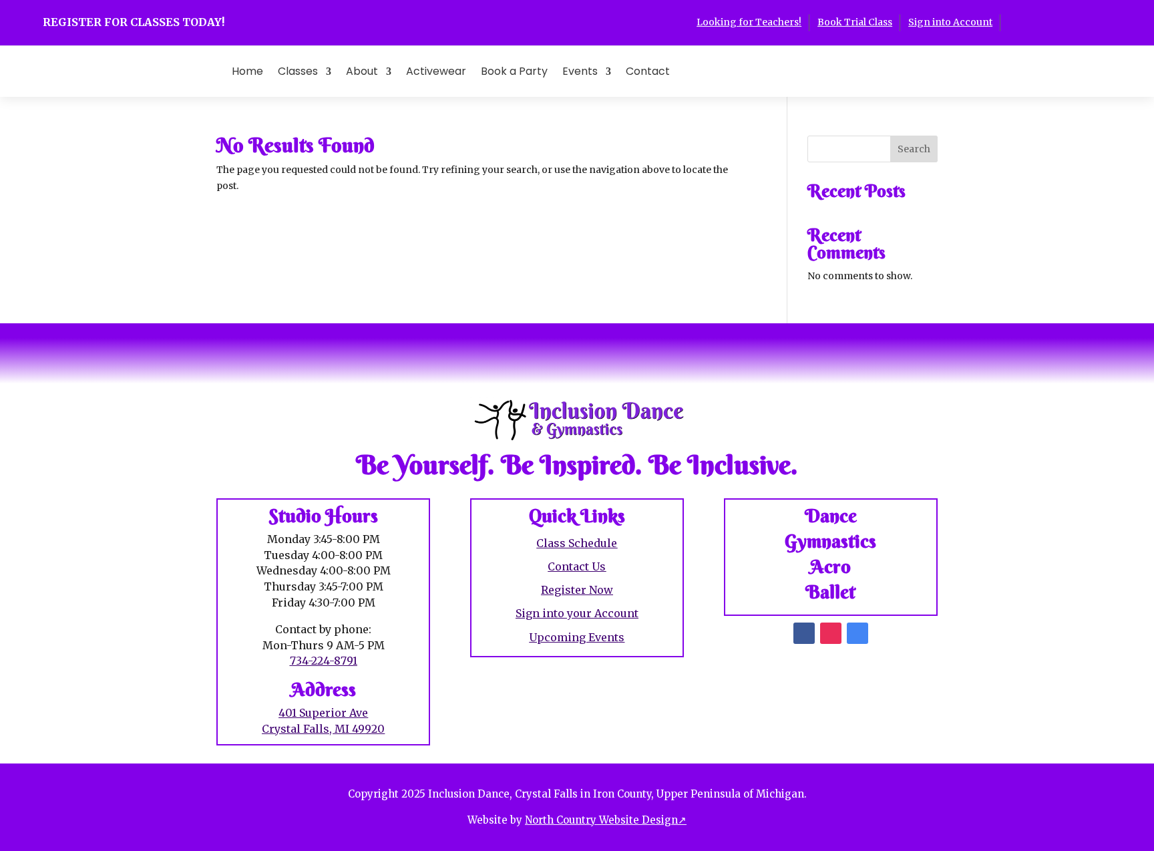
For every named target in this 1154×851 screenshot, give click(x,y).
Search (914, 149)
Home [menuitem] (247, 71)
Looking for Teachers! (749, 22)
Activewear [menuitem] (436, 71)
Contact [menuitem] (648, 71)
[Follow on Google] (1064, 21)
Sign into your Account (577, 613)
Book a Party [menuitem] (514, 71)
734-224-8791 (323, 660)
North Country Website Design (606, 820)
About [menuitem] (362, 71)
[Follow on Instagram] (1037, 21)
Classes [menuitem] (298, 71)
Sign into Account (950, 22)
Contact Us (577, 566)
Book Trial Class (854, 22)
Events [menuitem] (580, 71)
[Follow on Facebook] (1011, 21)
